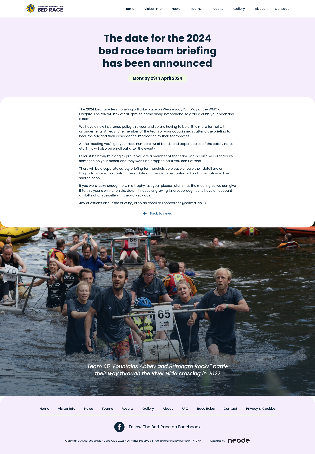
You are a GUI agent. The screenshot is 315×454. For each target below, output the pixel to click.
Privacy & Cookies (261, 408)
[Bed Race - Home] (44, 8)
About (260, 8)
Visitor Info (153, 8)
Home (129, 8)
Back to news (161, 213)
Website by (217, 441)
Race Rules (206, 408)
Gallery (239, 8)
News (176, 8)
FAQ (185, 408)
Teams (196, 8)
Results (217, 8)
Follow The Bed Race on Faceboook (165, 427)
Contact (282, 8)
